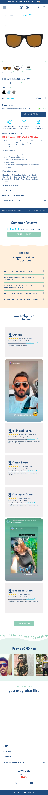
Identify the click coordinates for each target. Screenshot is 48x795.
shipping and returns (12, 200)
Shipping (13, 108)
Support (7, 757)
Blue (9, 92)
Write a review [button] (24, 234)
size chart (7, 191)
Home (4, 15)
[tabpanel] (24, 665)
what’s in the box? (10, 186)
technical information (13, 195)
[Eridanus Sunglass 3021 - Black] (6, 725)
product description (12, 133)
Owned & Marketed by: (13, 762)
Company (7, 751)
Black (4, 92)
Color (8, 88)
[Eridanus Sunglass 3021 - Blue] (8, 725)
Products (11, 15)
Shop (5, 746)
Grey (14, 92)
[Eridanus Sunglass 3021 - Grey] (11, 725)
